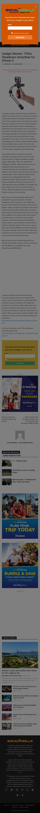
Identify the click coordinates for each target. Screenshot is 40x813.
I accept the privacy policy (21, 33)
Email (10, 24)
